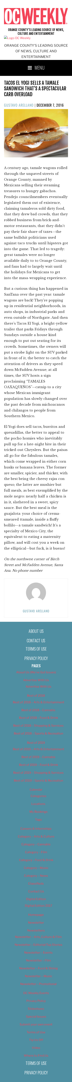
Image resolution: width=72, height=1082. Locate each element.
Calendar (36, 789)
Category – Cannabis (36, 844)
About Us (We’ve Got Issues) (36, 672)
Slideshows (36, 1009)
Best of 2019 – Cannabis (38, 757)
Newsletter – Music (38, 976)
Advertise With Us (36, 680)
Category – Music (36, 868)
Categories (38, 796)
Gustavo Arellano (19, 105)
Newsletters (36, 930)
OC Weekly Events (36, 993)
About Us (36, 631)
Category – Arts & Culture (36, 836)
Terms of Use (36, 649)
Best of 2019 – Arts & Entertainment (38, 749)
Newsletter (36, 922)
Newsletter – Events (38, 952)
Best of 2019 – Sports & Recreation (38, 780)
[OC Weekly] (17, 38)
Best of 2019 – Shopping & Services (38, 773)
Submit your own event (36, 1024)
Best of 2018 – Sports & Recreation (38, 733)
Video (36, 1048)
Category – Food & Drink (36, 860)
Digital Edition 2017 (38, 906)
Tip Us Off (36, 1040)
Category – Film (36, 852)
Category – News (36, 876)
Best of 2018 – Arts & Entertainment (38, 702)
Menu (40, 67)
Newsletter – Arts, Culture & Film (38, 937)
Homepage (36, 915)
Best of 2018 (36, 695)
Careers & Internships (36, 828)
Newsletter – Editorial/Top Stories (38, 945)
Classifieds (36, 883)
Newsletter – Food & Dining (38, 968)
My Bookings (38, 812)
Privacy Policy (36, 658)
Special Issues (36, 1016)
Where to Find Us (36, 1055)
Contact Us (36, 640)
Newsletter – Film (38, 960)
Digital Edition (36, 899)
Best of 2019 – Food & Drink (38, 765)
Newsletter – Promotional (38, 984)
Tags (38, 819)
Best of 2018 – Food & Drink (38, 718)
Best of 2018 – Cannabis (38, 710)
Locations (38, 804)
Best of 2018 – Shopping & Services (38, 725)
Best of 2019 (36, 743)
